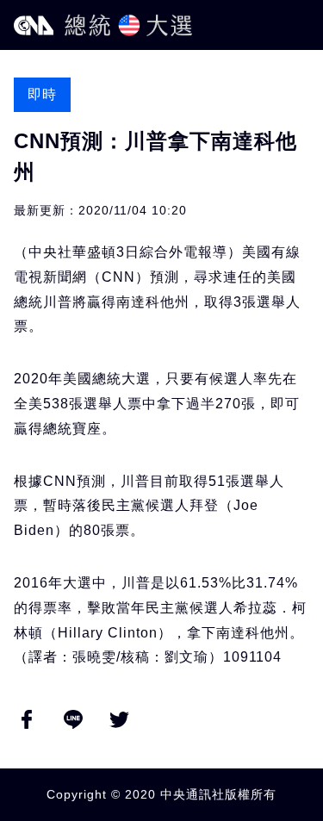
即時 (42, 94)
